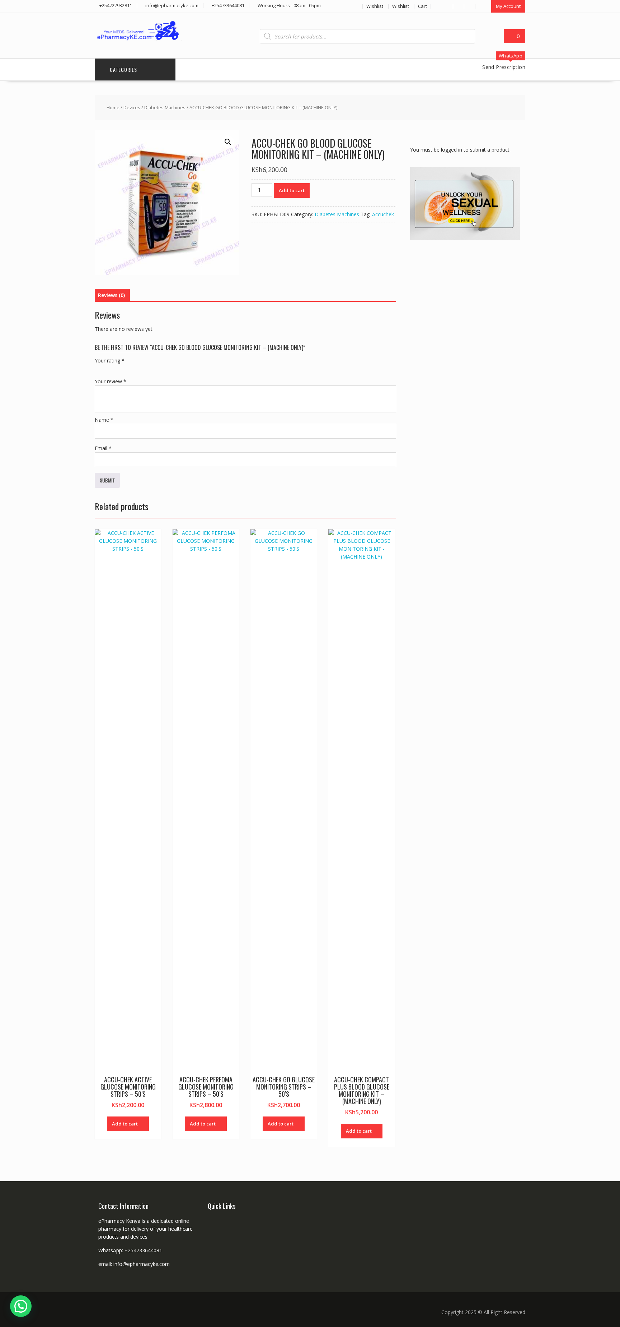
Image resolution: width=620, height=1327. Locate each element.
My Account (508, 6)
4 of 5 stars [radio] (129, 369)
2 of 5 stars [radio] (109, 369)
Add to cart (292, 190)
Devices (131, 107)
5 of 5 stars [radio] (139, 369)
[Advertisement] (464, 361)
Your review (110, 381)
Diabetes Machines (164, 107)
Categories (123, 69)
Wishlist (374, 6)
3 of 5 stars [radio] (119, 369)
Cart (422, 6)
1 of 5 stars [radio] (99, 369)
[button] (227, 141)
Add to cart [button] (125, 1123)
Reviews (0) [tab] (111, 295)
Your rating (110, 360)
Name (104, 419)
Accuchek (383, 214)
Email (103, 448)
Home (113, 107)
